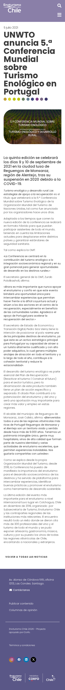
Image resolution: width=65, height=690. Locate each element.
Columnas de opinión (23, 610)
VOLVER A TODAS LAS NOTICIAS (26, 556)
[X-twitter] (33, 659)
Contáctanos (21, 590)
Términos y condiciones (22, 645)
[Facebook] (19, 659)
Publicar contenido (21, 603)
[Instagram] (11, 659)
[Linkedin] (26, 659)
